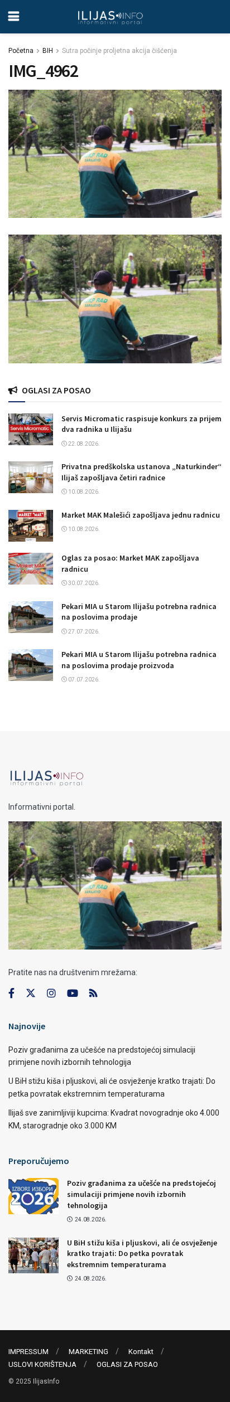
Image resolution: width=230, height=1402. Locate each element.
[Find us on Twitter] (31, 993)
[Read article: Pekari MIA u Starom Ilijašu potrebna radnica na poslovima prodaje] (30, 617)
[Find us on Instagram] (51, 993)
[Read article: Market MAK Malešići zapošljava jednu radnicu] (30, 526)
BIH (47, 51)
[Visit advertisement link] (115, 299)
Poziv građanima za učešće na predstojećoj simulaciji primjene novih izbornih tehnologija (141, 1194)
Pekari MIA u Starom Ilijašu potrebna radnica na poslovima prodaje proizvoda (139, 659)
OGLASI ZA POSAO (127, 1364)
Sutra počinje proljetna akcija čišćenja (119, 51)
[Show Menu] (13, 16)
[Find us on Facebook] (11, 993)
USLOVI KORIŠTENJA (42, 1364)
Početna (20, 51)
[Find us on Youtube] (72, 993)
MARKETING (88, 1351)
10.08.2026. (83, 492)
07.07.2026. (83, 679)
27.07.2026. (83, 632)
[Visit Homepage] (110, 17)
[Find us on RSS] (93, 993)
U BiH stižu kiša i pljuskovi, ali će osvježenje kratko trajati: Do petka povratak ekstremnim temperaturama (142, 1253)
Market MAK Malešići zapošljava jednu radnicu (140, 515)
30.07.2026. (83, 583)
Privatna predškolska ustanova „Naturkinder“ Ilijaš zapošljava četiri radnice (141, 472)
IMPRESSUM (28, 1351)
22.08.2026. (83, 444)
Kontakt (141, 1351)
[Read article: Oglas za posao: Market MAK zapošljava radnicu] (30, 569)
